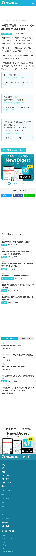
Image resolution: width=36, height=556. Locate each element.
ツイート (7, 195)
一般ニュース (10, 21)
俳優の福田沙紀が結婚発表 (11, 345)
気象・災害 (5, 261)
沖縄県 (18, 21)
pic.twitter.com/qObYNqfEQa (14, 133)
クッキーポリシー (6, 542)
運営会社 (4, 535)
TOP (3, 21)
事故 (3, 249)
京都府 (4, 381)
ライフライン (5, 239)
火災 (3, 465)
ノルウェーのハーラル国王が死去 (14, 366)
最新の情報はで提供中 (13, 150)
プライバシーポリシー (8, 538)
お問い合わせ (5, 545)
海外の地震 (6, 526)
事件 (3, 468)
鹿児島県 (4, 278)
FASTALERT (5, 548)
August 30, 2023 (10, 110)
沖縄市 (24, 21)
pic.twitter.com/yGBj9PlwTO (14, 103)
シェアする (19, 195)
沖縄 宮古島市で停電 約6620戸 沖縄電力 (16, 242)
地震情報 (5, 522)
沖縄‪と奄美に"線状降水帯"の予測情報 (15, 275)
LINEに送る (30, 195)
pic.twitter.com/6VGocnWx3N (14, 78)
